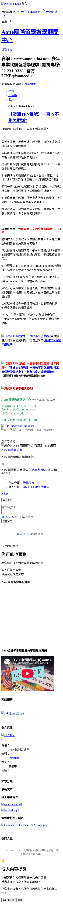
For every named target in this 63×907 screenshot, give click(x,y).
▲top (4, 493)
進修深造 (28, 482)
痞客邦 (36, 469)
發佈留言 (7, 521)
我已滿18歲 (8, 900)
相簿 (11, 91)
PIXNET (16, 850)
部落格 (12, 95)
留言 (44, 469)
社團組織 (30, 84)
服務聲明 (37, 854)
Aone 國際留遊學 (11, 449)
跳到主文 (7, 49)
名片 (11, 99)
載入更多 (7, 500)
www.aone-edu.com (45, 399)
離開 (20, 900)
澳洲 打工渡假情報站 (36, 487)
